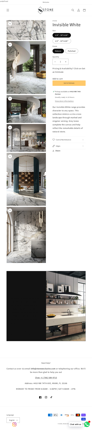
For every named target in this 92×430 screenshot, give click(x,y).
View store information (64, 101)
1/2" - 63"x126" (61, 41)
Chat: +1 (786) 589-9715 (46, 377)
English (12, 420)
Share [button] (57, 151)
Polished (72, 51)
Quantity (56, 57)
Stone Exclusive (68, 423)
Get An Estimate (69, 83)
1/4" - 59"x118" (61, 35)
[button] (8, 10)
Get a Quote (20, 331)
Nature (58, 51)
